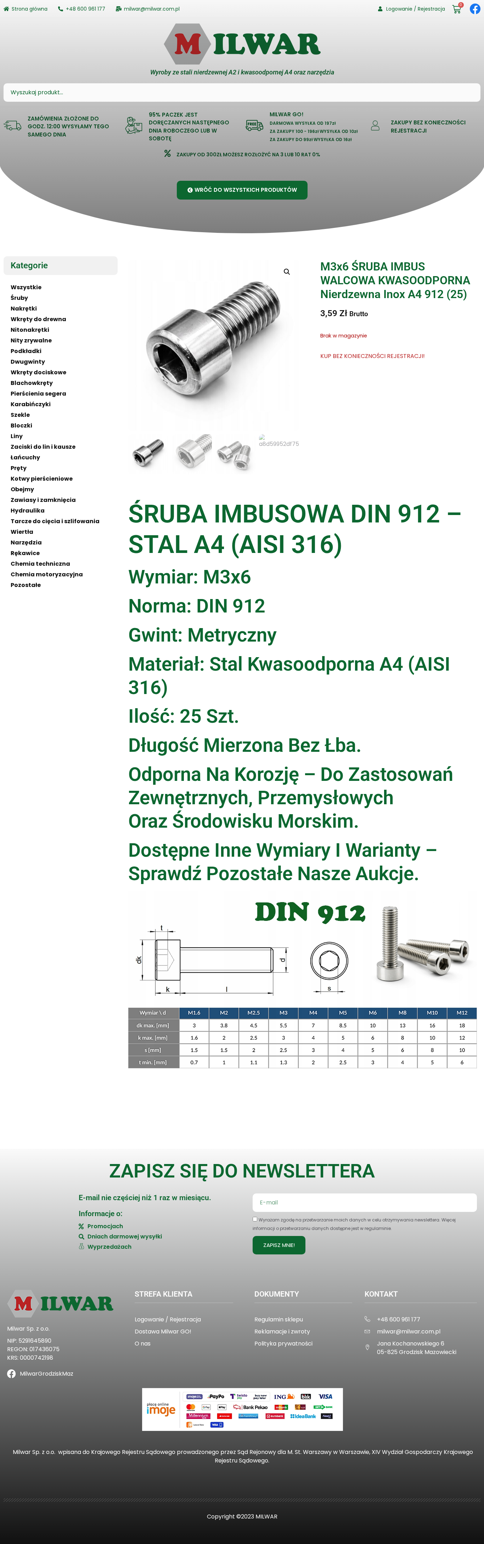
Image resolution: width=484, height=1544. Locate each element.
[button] (287, 271)
